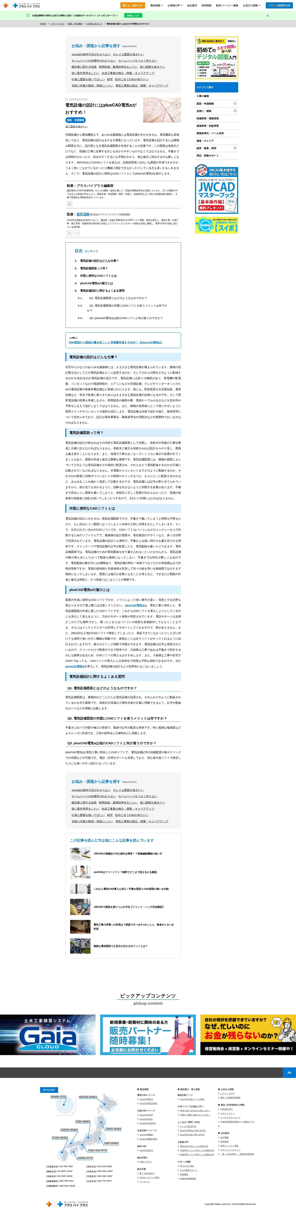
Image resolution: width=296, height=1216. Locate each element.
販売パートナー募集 (227, 5)
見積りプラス (146, 1162)
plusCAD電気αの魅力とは (96, 283)
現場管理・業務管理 (208, 118)
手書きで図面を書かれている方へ (195, 1115)
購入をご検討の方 (133, 5)
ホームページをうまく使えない (137, 60)
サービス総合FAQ (188, 1126)
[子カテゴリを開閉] (235, 103)
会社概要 (224, 1137)
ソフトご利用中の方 (279, 5)
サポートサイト (227, 1113)
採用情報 (207, 5)
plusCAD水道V (146, 1115)
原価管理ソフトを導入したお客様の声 (197, 1154)
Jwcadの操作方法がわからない (91, 54)
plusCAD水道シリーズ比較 (192, 1099)
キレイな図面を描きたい (128, 54)
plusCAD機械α (146, 1134)
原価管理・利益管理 (208, 125)
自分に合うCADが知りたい (132, 79)
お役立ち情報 (250, 5)
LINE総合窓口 (226, 1109)
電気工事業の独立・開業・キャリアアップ (141, 85)
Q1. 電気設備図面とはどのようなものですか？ (118, 298)
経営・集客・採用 (206, 148)
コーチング (145, 1181)
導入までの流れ (187, 1166)
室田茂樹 (83, 214)
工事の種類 (203, 96)
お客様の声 (174, 5)
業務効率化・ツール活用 (210, 133)
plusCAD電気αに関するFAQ (193, 1130)
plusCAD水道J (146, 1119)
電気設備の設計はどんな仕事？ (99, 260)
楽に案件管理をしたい (85, 73)
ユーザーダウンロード (230, 1117)
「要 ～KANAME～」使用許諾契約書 (237, 1154)
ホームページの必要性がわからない (94, 60)
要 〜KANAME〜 (147, 1173)
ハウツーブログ (227, 1093)
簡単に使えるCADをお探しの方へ (195, 1110)
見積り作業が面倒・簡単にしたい (92, 85)
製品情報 (155, 5)
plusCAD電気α (134, 605)
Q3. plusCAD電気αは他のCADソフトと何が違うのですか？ (126, 318)
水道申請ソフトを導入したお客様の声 (197, 1150)
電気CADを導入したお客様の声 (194, 1146)
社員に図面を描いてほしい (88, 79)
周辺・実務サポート (208, 155)
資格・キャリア (205, 140)
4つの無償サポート (188, 1170)
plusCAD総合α (146, 1150)
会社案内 (192, 5)
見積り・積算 (204, 111)
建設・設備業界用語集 (230, 1097)
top (289, 1072)
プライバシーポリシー (230, 1150)
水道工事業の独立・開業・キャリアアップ (128, 73)
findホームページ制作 (149, 1177)
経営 (110, 79)
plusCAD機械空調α (148, 1139)
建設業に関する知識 (84, 66)
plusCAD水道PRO (148, 1123)
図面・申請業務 (205, 103)
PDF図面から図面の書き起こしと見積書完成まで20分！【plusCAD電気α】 (116, 342)
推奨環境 (184, 1174)
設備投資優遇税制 (188, 1178)
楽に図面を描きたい (152, 66)
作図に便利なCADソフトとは (98, 275)
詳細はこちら (133, 15)
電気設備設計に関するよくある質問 (102, 290)
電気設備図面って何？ (94, 268)
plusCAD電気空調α (148, 1103)
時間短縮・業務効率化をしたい (118, 66)
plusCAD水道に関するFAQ (192, 1134)
